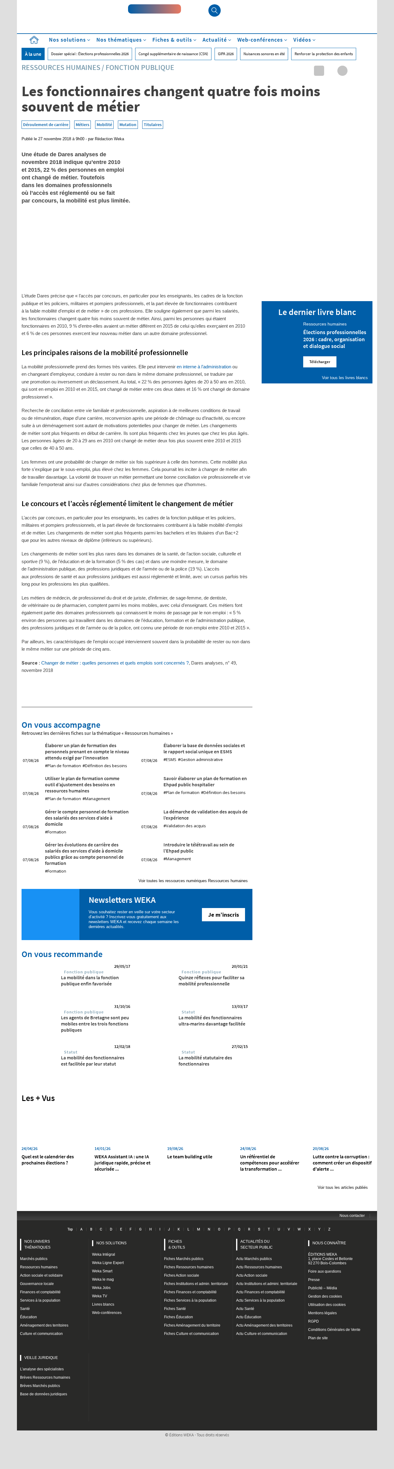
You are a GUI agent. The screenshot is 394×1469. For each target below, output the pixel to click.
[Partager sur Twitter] (331, 71)
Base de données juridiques (43, 1394)
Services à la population (40, 1300)
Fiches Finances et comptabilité (190, 1292)
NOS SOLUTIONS (111, 1243)
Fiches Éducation (178, 1317)
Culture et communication (41, 1334)
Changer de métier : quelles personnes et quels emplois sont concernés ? (115, 662)
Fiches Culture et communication (191, 1334)
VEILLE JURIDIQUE (41, 1358)
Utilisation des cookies (327, 1305)
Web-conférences (107, 1313)
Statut (188, 1011)
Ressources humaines (61, 67)
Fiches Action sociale (181, 1275)
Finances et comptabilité (40, 1292)
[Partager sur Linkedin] (319, 71)
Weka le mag (103, 1279)
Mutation (127, 124)
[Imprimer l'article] (366, 71)
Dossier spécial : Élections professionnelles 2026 (90, 53)
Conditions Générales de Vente (334, 1330)
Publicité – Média (322, 1288)
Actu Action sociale (251, 1275)
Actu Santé (245, 1309)
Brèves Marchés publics (40, 1386)
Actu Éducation (248, 1317)
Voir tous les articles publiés (343, 1187)
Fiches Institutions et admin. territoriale (196, 1284)
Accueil (33, 40)
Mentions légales (322, 1313)
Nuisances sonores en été (264, 53)
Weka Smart (102, 1271)
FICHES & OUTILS (176, 1244)
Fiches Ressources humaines (189, 1267)
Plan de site (318, 1338)
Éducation (28, 1317)
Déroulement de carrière (45, 124)
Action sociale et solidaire (41, 1275)
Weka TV (99, 1296)
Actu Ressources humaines (259, 1267)
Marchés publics (33, 1259)
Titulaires (153, 124)
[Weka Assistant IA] (154, 9)
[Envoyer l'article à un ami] (354, 71)
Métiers (82, 124)
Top (70, 1229)
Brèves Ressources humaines (45, 1377)
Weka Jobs (101, 1288)
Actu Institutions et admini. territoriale (266, 1284)
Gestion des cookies (325, 1296)
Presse (314, 1280)
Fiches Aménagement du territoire (192, 1325)
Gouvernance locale (37, 1284)
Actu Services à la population (260, 1300)
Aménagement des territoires (44, 1325)
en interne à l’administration (204, 366)
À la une (33, 54)
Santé (25, 1309)
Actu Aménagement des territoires (264, 1325)
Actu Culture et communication (261, 1334)
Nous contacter (352, 1215)
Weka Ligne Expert (108, 1263)
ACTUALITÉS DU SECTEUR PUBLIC (256, 1244)
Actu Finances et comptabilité (260, 1292)
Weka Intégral (103, 1254)
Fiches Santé (175, 1309)
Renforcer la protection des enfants (324, 53)
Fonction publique (140, 67)
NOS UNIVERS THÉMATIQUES (37, 1244)
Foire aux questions (324, 1271)
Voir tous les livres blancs (345, 377)
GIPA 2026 (226, 53)
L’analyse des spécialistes (42, 1369)
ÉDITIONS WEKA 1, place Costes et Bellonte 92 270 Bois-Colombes (330, 1258)
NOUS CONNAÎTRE (329, 1243)
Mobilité (104, 124)
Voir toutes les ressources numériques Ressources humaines (193, 880)
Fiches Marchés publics (183, 1259)
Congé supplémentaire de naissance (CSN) (173, 53)
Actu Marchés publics (254, 1259)
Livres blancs (103, 1304)
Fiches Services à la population (190, 1300)
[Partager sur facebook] (342, 71)
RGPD (313, 1321)
